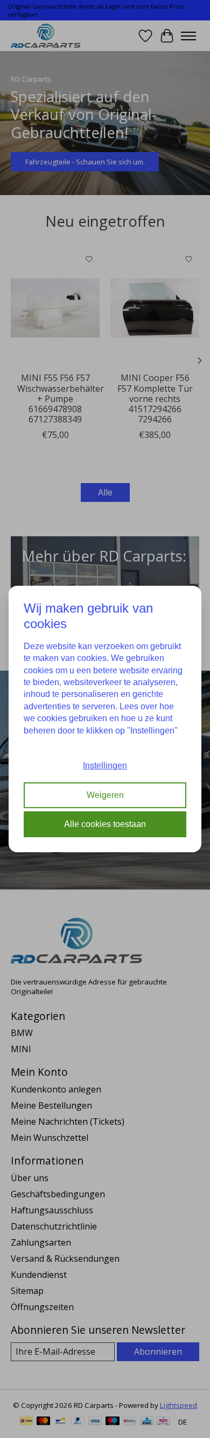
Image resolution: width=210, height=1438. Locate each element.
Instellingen (105, 765)
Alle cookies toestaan (105, 824)
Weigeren (105, 795)
